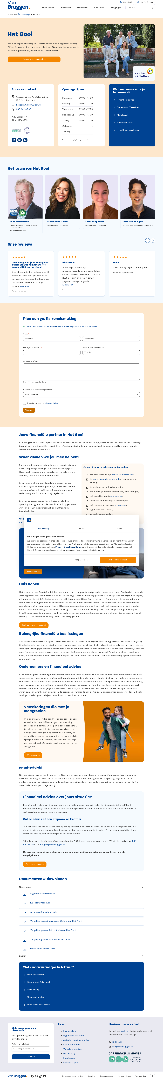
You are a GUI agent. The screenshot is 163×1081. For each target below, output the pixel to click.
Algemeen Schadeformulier (44, 912)
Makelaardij (82, 8)
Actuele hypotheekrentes (76, 1040)
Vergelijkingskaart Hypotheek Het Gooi (50, 939)
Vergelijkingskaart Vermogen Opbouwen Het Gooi (56, 921)
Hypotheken (48, 8)
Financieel (66, 8)
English (22, 956)
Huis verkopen (70, 1062)
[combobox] (86, 352)
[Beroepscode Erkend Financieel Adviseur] (13, 212)
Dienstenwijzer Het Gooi (42, 949)
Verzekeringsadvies (72, 1049)
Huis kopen (69, 1058)
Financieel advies (125, 122)
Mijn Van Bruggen (146, 2)
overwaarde (116, 496)
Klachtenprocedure (40, 903)
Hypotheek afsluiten (73, 1035)
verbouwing (120, 505)
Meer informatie (33, 571)
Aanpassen (80, 560)
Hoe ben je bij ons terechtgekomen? (38, 390)
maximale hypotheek (122, 475)
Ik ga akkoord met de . (43, 403)
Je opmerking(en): (30, 361)
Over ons (99, 8)
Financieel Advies (71, 1044)
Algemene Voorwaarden (42, 893)
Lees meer (24, 286)
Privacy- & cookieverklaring (68, 547)
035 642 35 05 (23, 109)
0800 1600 (127, 2)
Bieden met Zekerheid (128, 107)
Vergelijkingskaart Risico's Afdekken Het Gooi (53, 930)
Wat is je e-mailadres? (32, 348)
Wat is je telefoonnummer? (94, 348)
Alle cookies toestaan (117, 560)
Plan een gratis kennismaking (34, 59)
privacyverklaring (51, 403)
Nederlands (25, 887)
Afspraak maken (33, 755)
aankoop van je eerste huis (106, 479)
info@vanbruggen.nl (122, 1046)
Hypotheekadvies (125, 100)
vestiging (125, 1031)
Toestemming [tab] (43, 528)
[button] (147, 240)
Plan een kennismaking (35, 864)
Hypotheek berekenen (128, 130)
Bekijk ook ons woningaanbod (34, 625)
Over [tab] (120, 528)
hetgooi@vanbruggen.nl (28, 105)
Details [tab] (81, 528)
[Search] (153, 7)
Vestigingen (26, 14)
